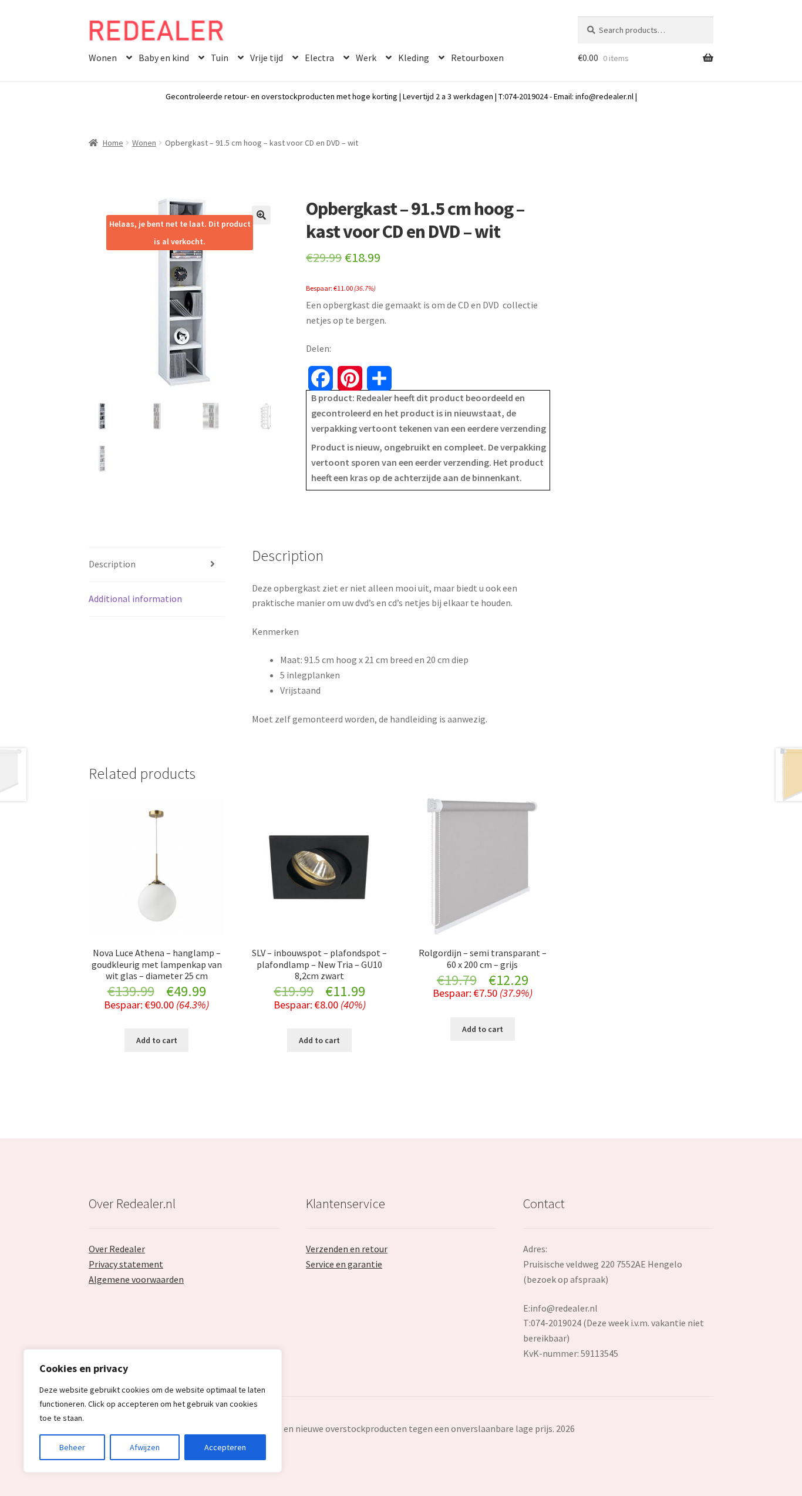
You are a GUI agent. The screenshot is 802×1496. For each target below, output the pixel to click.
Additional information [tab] (135, 598)
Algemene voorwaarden (136, 1279)
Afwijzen (145, 1447)
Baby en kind (164, 57)
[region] (152, 1411)
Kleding (413, 57)
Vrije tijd (266, 57)
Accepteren (225, 1447)
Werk (366, 57)
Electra (319, 57)
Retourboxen (477, 57)
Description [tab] (112, 564)
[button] (261, 215)
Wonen (103, 57)
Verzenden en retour (346, 1249)
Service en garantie (344, 1264)
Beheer (72, 1447)
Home (113, 142)
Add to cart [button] (156, 1040)
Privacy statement (126, 1264)
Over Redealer (117, 1249)
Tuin (219, 57)
